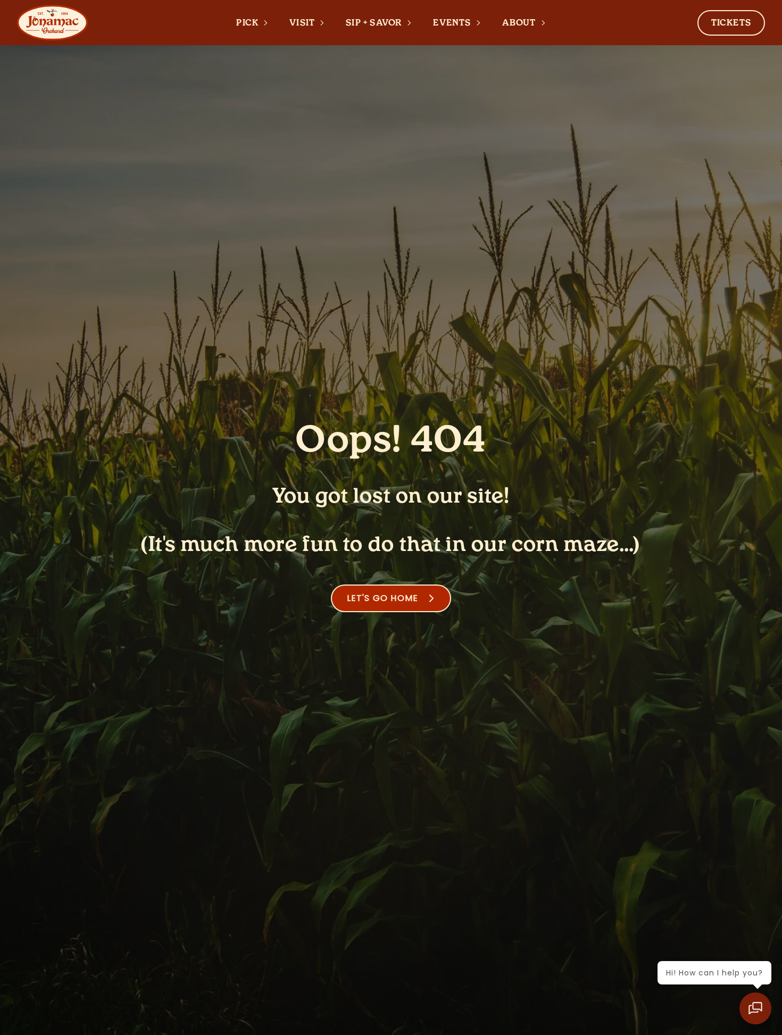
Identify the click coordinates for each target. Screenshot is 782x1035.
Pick (247, 23)
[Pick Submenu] (269, 23)
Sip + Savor (374, 23)
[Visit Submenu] (325, 23)
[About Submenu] (546, 23)
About (519, 23)
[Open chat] (755, 1008)
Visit (302, 23)
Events (452, 23)
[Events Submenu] (481, 23)
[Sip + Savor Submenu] (412, 23)
